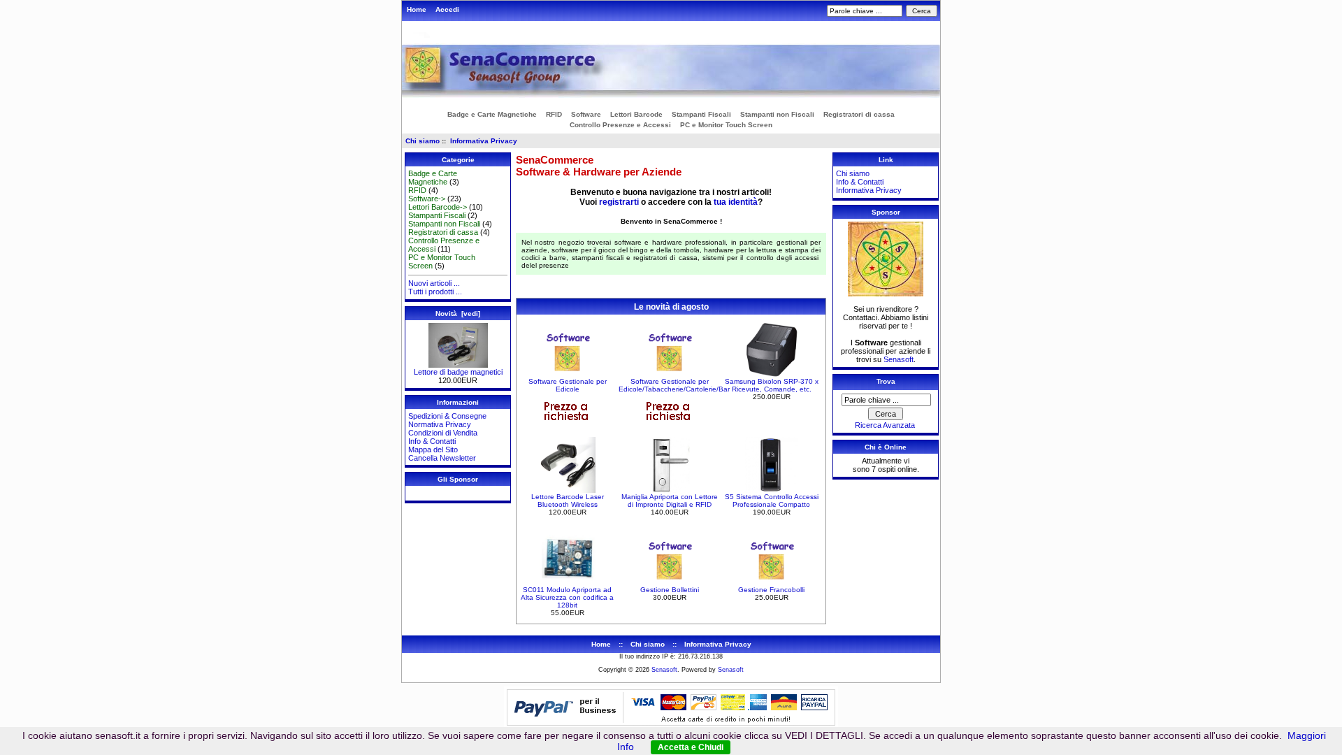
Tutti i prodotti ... (435, 291)
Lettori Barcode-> (437, 207)
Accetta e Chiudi (690, 747)
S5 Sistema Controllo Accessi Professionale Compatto (771, 500)
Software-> (426, 198)
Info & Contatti (432, 441)
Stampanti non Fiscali (777, 114)
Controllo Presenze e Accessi (620, 125)
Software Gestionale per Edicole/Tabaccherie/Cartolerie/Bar (674, 385)
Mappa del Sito (433, 449)
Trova (885, 381)
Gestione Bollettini (669, 590)
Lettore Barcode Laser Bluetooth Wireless (567, 500)
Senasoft (898, 359)
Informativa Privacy (483, 141)
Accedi (447, 9)
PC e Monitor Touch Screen (726, 125)
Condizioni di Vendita (442, 433)
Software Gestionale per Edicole (567, 385)
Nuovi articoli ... (434, 283)
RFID (554, 114)
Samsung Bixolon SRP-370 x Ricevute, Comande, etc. (771, 385)
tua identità (736, 202)
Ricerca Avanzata (885, 425)
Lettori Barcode (636, 114)
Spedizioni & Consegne (447, 416)
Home (416, 9)
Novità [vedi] (457, 313)
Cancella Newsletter (442, 458)
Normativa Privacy (439, 424)
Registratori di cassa (859, 114)
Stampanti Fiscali (701, 114)
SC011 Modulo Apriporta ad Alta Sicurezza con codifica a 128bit (567, 597)
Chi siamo (422, 141)
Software (586, 114)
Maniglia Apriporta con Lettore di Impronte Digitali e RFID (669, 500)
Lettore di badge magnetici (458, 372)
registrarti (619, 202)
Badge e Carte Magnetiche (492, 114)
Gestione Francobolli (771, 590)
